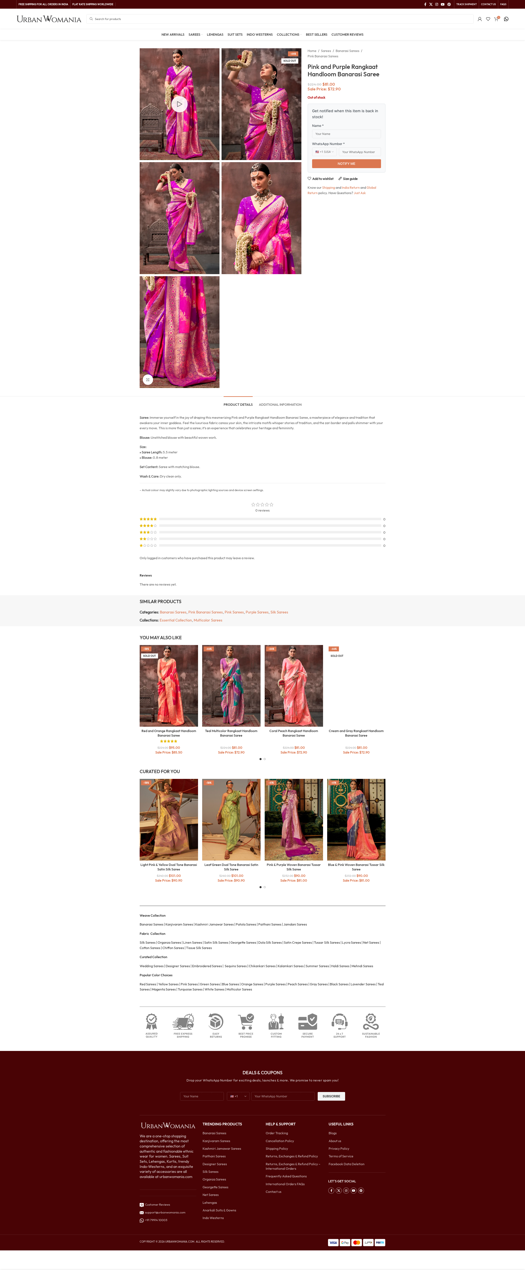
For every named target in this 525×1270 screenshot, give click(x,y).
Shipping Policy (277, 1148)
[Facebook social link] (425, 4)
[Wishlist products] (488, 19)
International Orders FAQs (285, 1184)
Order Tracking (277, 1133)
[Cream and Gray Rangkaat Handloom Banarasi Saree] (356, 686)
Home (312, 51)
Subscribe (331, 1096)
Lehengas (210, 1202)
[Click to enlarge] (148, 379)
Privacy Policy (339, 1148)
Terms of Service (341, 1156)
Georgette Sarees (215, 1187)
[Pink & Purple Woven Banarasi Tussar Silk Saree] (294, 820)
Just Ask (360, 193)
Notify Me (346, 164)
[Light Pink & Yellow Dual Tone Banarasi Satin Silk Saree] (169, 820)
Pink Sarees (234, 612)
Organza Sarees (214, 1179)
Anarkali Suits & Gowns (219, 1210)
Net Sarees (211, 1195)
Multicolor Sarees (208, 620)
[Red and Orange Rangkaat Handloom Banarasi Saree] (169, 686)
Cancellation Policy (280, 1141)
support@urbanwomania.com (165, 1212)
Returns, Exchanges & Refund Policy (292, 1156)
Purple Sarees (257, 612)
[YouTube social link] (443, 4)
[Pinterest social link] (449, 4)
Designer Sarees (215, 1164)
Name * (318, 126)
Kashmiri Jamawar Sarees (222, 1148)
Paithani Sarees (214, 1156)
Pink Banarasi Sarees (323, 56)
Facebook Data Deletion (347, 1164)
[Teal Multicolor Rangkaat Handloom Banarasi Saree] (231, 686)
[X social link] (431, 4)
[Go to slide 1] (261, 759)
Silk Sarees (279, 612)
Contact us (273, 1192)
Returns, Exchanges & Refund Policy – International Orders (293, 1166)
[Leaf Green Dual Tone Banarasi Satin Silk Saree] (231, 820)
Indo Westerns (213, 1218)
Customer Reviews (157, 1204)
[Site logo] (49, 19)
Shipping (328, 187)
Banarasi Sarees (347, 51)
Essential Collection (176, 620)
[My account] (480, 19)
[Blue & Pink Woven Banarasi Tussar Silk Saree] (356, 820)
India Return (351, 187)
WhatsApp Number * (328, 144)
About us (335, 1141)
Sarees (326, 51)
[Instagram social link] (436, 4)
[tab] (238, 402)
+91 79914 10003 (155, 1220)
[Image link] (168, 1125)
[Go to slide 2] (265, 759)
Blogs (333, 1133)
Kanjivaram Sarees (216, 1141)
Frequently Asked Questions (286, 1176)
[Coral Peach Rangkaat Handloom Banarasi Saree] (294, 686)
